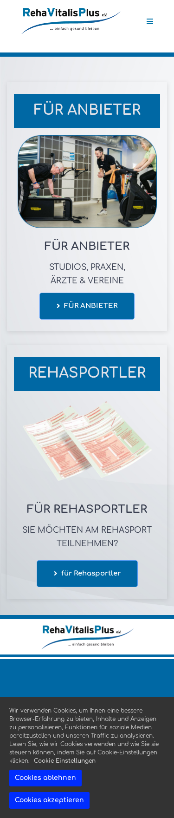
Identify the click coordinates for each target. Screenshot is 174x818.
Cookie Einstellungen (65, 761)
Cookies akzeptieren (49, 800)
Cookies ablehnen (45, 777)
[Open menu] (150, 21)
